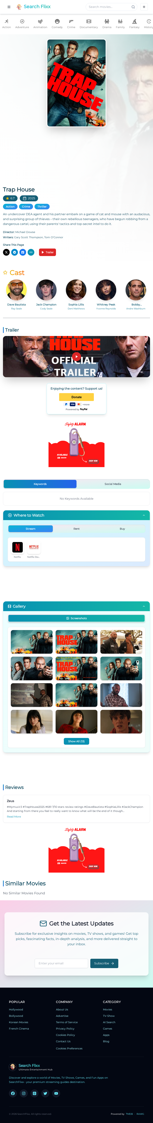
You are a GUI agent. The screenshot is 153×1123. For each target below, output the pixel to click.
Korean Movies (18, 1022)
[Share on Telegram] (14, 252)
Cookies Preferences (69, 1048)
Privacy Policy (65, 1028)
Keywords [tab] (40, 484)
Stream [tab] (30, 528)
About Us (62, 1009)
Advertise (62, 1016)
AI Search (109, 1022)
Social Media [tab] (113, 484)
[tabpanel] (76, 499)
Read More (14, 816)
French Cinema (19, 1028)
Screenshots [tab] (79, 618)
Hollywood (16, 1009)
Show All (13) (76, 741)
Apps (106, 1035)
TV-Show (109, 1016)
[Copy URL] (31, 252)
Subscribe (101, 963)
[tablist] (76, 484)
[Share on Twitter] (6, 252)
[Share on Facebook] (22, 252)
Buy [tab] (122, 528)
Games (107, 1028)
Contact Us (63, 1041)
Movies (107, 1009)
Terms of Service (67, 1022)
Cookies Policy (65, 1035)
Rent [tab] (77, 528)
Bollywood (16, 1016)
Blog (106, 1041)
